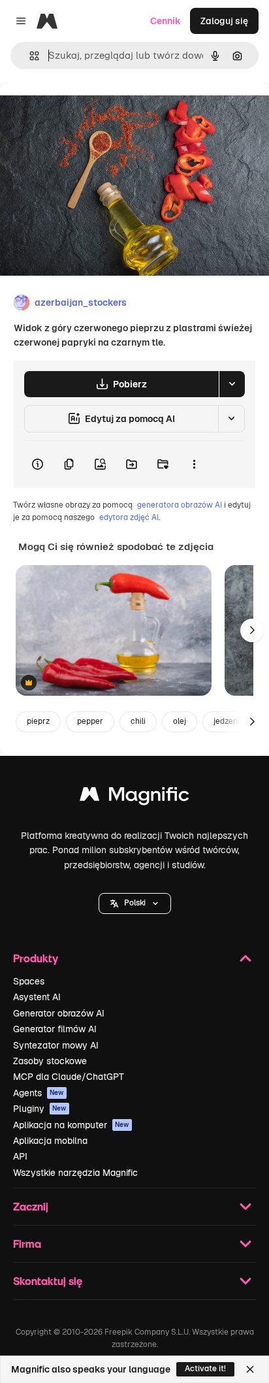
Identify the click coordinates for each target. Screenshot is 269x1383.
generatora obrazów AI (179, 505)
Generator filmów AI (55, 1029)
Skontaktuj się (47, 1281)
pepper (90, 721)
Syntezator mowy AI (56, 1045)
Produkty (35, 958)
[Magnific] (134, 797)
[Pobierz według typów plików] (232, 384)
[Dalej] (252, 630)
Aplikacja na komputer (71, 1125)
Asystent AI (37, 997)
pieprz (38, 721)
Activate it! (205, 1368)
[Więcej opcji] (194, 464)
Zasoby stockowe (50, 1061)
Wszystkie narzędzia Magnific (75, 1173)
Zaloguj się (224, 21)
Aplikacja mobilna (50, 1141)
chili (138, 721)
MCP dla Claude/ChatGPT (68, 1076)
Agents (38, 1093)
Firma (27, 1243)
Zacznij (30, 1206)
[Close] (250, 1369)
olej (179, 721)
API (20, 1156)
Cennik (165, 21)
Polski (135, 903)
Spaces (28, 981)
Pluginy (40, 1109)
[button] (135, 903)
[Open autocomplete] (29, 56)
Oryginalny (90, 112)
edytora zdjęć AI (129, 517)
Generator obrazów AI (58, 1013)
